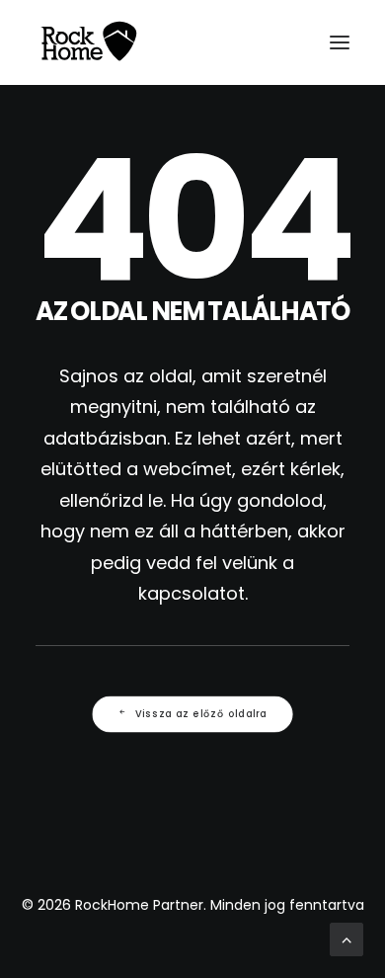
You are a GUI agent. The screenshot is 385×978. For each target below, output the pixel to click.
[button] (339, 42)
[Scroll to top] (346, 938)
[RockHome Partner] (89, 42)
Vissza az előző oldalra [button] (201, 713)
